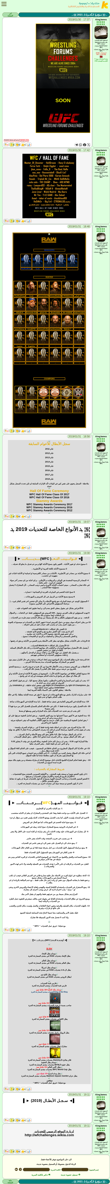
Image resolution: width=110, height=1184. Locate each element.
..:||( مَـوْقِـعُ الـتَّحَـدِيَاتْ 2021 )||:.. (89, 14)
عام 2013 (49, 457)
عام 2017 (49, 475)
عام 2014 (49, 462)
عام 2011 (49, 449)
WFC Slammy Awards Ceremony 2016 (49, 507)
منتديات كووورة (89, 3)
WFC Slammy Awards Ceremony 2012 (49, 510)
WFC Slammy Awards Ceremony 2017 (49, 504)
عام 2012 (49, 453)
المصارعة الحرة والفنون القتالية (83, 6)
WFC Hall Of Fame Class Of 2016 (49, 497)
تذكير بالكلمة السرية (41, 1175)
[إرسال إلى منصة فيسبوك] (84, 145)
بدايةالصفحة (10, 1181)
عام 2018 (49, 479)
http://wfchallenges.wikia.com (49, 1135)
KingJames (101, 19)
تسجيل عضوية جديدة (70, 1175)
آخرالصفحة (10, 15)
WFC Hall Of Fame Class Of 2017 (49, 494)
